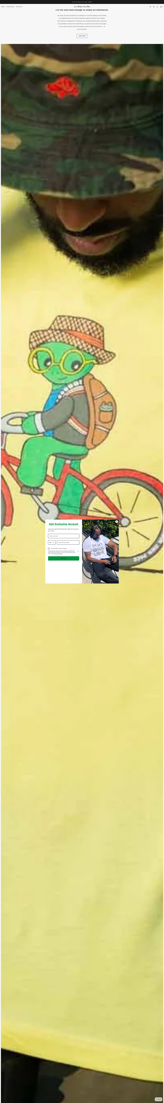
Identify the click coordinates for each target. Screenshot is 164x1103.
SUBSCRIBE (64, 558)
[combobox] (52, 542)
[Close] (117, 522)
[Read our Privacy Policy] (78, 551)
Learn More (82, 36)
